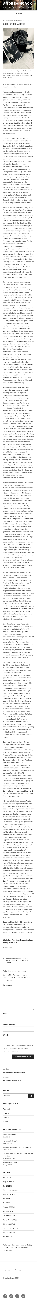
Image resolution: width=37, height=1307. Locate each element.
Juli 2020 (6, 1199)
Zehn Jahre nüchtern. (10, 1162)
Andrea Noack (17, 3)
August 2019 (7, 1232)
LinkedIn (6, 1117)
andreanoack (23, 21)
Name (5, 1014)
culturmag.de (24, 84)
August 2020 (8, 1194)
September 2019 (9, 1228)
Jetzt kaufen (7, 948)
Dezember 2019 (9, 1216)
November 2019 (9, 1220)
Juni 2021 (6, 1186)
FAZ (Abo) (18, 413)
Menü (20, 13)
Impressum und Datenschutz (13, 1270)
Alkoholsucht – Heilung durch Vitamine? (17, 1147)
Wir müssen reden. (10, 1135)
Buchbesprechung (13, 958)
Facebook (6, 1109)
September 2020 (9, 1190)
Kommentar (8, 985)
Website (6, 1035)
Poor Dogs (10, 960)
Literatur (26, 958)
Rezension (20, 960)
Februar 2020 (8, 1207)
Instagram (6, 1113)
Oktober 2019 (8, 1224)
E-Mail (5, 1122)
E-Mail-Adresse (9, 1024)
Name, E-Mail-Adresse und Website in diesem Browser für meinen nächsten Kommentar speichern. (18, 1048)
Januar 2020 (7, 1211)
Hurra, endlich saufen (10, 1141)
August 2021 (7, 1182)
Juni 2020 (6, 1203)
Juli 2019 (6, 1237)
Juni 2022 (6, 1177)
